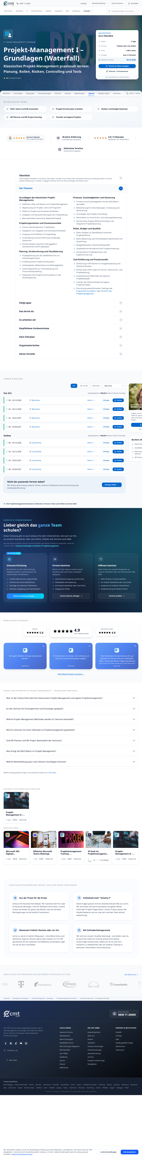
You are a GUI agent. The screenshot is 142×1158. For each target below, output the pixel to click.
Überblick (6, 93)
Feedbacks (63, 1057)
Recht (67, 11)
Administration (8, 11)
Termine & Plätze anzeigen (118, 66)
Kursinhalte (18, 93)
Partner (90, 1039)
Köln (45, 1088)
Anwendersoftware (36, 11)
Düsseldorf (65, 1085)
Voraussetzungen (44, 93)
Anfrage (119, 1036)
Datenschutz (120, 1046)
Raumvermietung (98, 3)
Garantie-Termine (66, 1032)
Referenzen (64, 1068)
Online (98, 1088)
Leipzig (59, 1088)
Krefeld (51, 1088)
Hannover (134, 1085)
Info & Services (117, 3)
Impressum (120, 1050)
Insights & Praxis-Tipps (96, 1060)
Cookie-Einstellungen (108, 1152)
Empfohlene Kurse (66, 1043)
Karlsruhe (12, 1088)
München (36, 400)
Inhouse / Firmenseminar (118, 71)
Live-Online (36, 443)
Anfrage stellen (110, 485)
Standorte (91, 1043)
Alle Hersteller (65, 1050)
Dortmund (47, 1085)
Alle (74, 386)
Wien (127, 1088)
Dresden (56, 1085)
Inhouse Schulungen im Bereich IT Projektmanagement (37, 546)
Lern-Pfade (64, 1053)
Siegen (112, 1088)
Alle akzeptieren (129, 1152)
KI (27, 11)
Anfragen (106, 400)
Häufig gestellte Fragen (124, 1043)
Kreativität (48, 11)
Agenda (91, 93)
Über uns (91, 1036)
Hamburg (125, 1085)
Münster (82, 1088)
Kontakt (83, 3)
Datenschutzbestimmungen (22, 1154)
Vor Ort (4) (84, 386)
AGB (117, 1039)
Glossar (62, 1064)
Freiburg (102, 1085)
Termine (58, 93)
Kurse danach (118, 93)
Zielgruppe (30, 93)
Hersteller (87, 11)
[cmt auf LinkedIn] (11, 1043)
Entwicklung (19, 11)
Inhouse (68, 93)
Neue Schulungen (66, 1039)
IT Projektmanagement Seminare (20, 42)
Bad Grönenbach (21, 1085)
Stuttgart (119, 1088)
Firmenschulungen (95, 1050)
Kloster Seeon (29, 1088)
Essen (79, 1085)
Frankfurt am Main (90, 1085)
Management (58, 11)
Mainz (65, 1088)
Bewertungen (80, 93)
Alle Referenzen (130, 975)
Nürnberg (90, 1088)
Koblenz (39, 1088)
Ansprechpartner (94, 1032)
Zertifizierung (76, 11)
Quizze (62, 1060)
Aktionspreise (65, 1036)
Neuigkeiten (92, 1064)
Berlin (31, 1085)
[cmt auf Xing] (16, 1043)
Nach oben (13, 1060)
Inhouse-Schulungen (95, 1046)
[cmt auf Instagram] (26, 1043)
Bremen (38, 1085)
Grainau (117, 1085)
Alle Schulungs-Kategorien (70, 1046)
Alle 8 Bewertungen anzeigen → (71, 674)
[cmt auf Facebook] (6, 1043)
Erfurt (73, 1085)
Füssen (109, 1085)
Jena (5, 1088)
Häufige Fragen (103, 93)
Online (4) (95, 386)
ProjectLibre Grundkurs (86, 291)
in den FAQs (51, 773)
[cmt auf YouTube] (21, 1043)
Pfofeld (105, 1088)
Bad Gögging (8, 1085)
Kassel (20, 1088)
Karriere (91, 1057)
